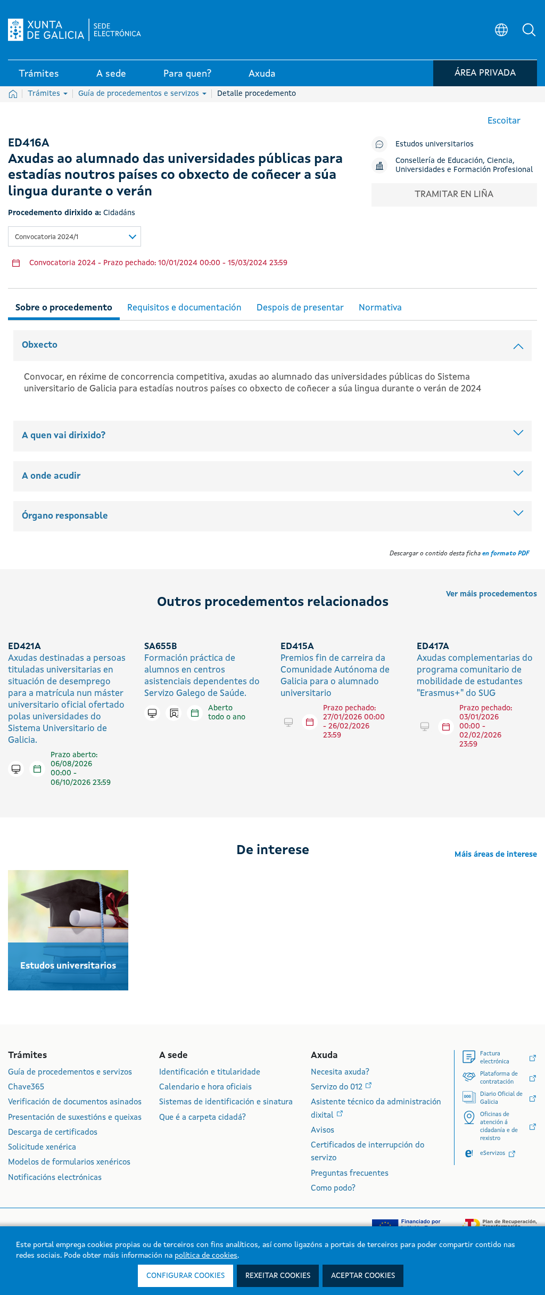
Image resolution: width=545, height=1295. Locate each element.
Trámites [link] (39, 74)
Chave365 (26, 1088)
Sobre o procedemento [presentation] (63, 308)
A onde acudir (51, 476)
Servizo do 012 (338, 1088)
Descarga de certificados (52, 1133)
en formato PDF (505, 554)
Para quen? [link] (187, 74)
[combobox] (74, 236)
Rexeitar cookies (277, 1276)
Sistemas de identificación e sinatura (226, 1103)
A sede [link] (111, 74)
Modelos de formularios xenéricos (69, 1163)
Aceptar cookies (363, 1276)
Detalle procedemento (256, 93)
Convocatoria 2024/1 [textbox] (46, 237)
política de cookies (206, 1255)
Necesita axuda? (340, 1073)
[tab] (64, 306)
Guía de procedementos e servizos (139, 93)
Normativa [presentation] (380, 308)
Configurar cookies (185, 1276)
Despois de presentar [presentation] (300, 308)
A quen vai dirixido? (63, 435)
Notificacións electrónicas (55, 1178)
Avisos (322, 1131)
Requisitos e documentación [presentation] (184, 308)
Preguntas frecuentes (350, 1174)
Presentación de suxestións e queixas (75, 1118)
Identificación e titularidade (209, 1073)
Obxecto (39, 345)
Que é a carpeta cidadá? (202, 1118)
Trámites (45, 93)
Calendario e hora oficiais (205, 1088)
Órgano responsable (65, 516)
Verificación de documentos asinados (75, 1103)
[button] (529, 30)
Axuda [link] (262, 74)
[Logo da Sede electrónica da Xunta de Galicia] (74, 30)
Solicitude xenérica (42, 1148)
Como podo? (333, 1189)
